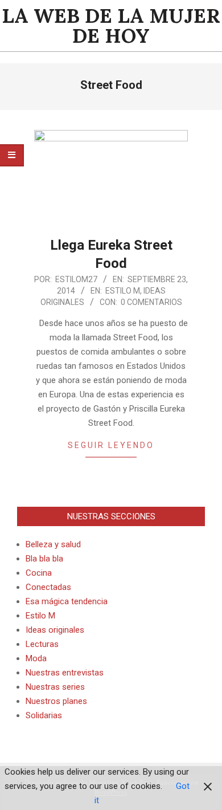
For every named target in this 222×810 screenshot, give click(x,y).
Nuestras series (55, 687)
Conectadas (48, 587)
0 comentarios (151, 302)
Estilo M (122, 290)
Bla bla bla (44, 558)
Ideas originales (55, 630)
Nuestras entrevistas (65, 672)
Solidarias (44, 715)
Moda (36, 658)
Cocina (39, 573)
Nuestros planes (56, 701)
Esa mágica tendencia (67, 601)
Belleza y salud (53, 544)
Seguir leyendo (111, 445)
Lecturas (42, 644)
